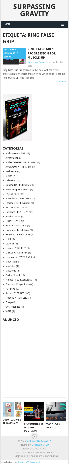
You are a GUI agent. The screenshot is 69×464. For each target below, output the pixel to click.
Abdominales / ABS (15, 153)
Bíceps (9, 176)
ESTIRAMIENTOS (15, 207)
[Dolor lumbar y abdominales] (13, 409)
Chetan (21, 462)
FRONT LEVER (13, 221)
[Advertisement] (34, 357)
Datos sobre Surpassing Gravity (36, 452)
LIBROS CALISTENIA (16, 252)
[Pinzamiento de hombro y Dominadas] (34, 411)
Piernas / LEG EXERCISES (19, 279)
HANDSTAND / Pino (16, 225)
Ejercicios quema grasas (17, 189)
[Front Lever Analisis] (56, 411)
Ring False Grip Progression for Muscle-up (41, 53)
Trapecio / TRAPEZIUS (17, 297)
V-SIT (8, 311)
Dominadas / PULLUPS (17, 185)
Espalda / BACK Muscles (18, 203)
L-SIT (8, 239)
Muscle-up (11, 270)
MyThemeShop (40, 444)
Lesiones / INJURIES (16, 248)
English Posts (12, 194)
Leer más (62, 81)
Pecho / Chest (13, 275)
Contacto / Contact (34, 448)
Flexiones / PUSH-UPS (17, 212)
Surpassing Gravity (34, 10)
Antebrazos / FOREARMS (18, 167)
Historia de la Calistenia (17, 230)
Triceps (9, 302)
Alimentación (12, 158)
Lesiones (10, 243)
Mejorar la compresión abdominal (36, 456)
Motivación (11, 261)
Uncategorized (13, 306)
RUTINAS (10, 288)
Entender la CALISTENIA (18, 198)
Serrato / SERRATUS (16, 293)
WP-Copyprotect (33, 462)
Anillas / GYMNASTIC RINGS (20, 162)
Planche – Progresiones (18, 284)
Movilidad (10, 266)
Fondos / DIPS (13, 216)
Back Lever (11, 171)
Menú (8, 24)
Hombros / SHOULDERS (18, 234)
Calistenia (10, 180)
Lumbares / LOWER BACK (19, 257)
